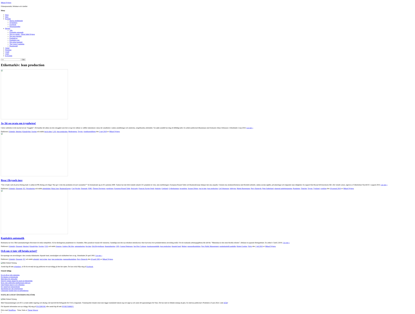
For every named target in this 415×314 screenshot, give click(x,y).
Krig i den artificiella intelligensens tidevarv (15, 283)
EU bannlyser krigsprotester (10, 287)
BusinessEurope (65, 188)
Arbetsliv (12, 131)
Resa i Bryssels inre (11, 180)
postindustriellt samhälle (227, 246)
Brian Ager (55, 188)
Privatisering (30, 188)
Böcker (7, 28)
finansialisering (110, 246)
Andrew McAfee (68, 246)
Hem (7, 15)
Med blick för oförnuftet (9, 279)
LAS (54, 131)
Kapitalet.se (14, 38)
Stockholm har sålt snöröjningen (12, 289)
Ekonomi (19, 188)
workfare (323, 188)
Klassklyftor (26, 131)
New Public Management (210, 246)
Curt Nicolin (76, 188)
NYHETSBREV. (68, 306)
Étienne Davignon (99, 188)
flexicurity (134, 188)
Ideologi (19, 131)
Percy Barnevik (256, 188)
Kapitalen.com (14, 40)
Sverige (34, 131)
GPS (117, 246)
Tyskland (316, 188)
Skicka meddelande (16, 21)
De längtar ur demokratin (9, 277)
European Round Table (122, 188)
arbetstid (36, 259)
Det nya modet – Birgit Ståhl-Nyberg (22, 34)
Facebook (13, 25)
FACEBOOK (41, 306)
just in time (48, 131)
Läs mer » (249, 128)
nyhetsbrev (17, 267)
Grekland (164, 188)
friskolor (158, 188)
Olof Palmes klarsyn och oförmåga (13, 285)
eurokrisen (109, 188)
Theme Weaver (33, 310)
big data (88, 246)
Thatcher (304, 188)
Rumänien (296, 188)
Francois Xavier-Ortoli (146, 188)
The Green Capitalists (17, 44)
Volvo (250, 246)
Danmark (84, 188)
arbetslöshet (46, 188)
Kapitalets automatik (16, 32)
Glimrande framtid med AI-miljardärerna (14, 291)
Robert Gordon (242, 246)
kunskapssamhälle (153, 246)
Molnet (184, 246)
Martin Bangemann (243, 188)
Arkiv (7, 54)
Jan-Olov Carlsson (139, 246)
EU (24, 188)
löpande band (176, 246)
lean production (62, 131)
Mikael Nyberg (6, 3)
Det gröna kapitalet (16, 42)
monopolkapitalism (193, 246)
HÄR (225, 303)
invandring (183, 188)
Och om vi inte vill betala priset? (19, 251)
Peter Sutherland (268, 188)
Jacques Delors (193, 188)
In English (8, 56)
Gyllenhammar (174, 188)
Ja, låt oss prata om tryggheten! (18, 123)
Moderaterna (72, 131)
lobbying (233, 188)
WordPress (12, 310)
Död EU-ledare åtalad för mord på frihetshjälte (17, 281)
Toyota (80, 131)
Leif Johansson (224, 188)
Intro (6, 17)
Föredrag (8, 50)
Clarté (7, 52)
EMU (90, 188)
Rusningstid (14, 46)
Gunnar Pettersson (126, 246)
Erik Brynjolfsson (98, 246)
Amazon (58, 246)
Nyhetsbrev (13, 23)
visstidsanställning (89, 131)
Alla (11, 30)
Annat (7, 48)
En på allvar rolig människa (10, 275)
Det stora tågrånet (16, 36)
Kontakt (8, 19)
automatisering (80, 246)
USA (46, 246)
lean (49, 259)
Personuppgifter (15, 26)
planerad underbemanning (283, 188)
